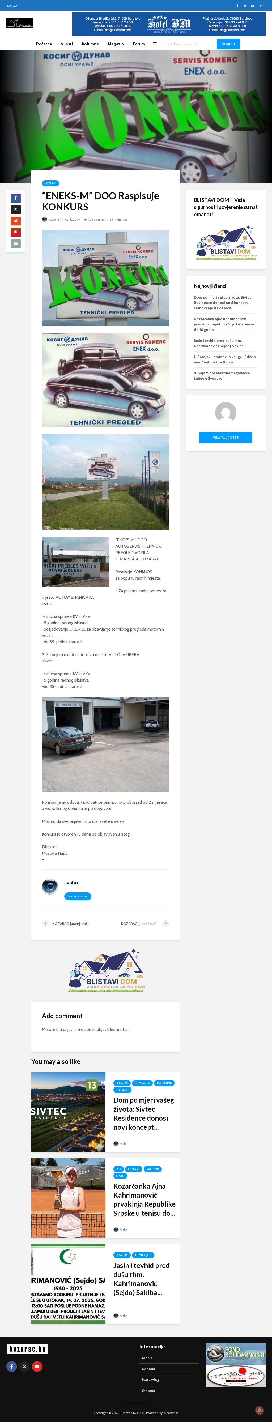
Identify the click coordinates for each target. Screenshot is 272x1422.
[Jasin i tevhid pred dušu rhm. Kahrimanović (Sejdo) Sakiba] (68, 1283)
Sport (120, 1175)
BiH (118, 1169)
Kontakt (12, 5)
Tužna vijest (143, 1255)
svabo (52, 219)
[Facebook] (11, 1366)
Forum (139, 43)
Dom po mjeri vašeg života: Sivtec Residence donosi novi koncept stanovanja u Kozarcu (222, 302)
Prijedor (122, 1089)
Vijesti (67, 43)
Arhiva (147, 1358)
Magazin (116, 43)
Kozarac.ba (142, 1083)
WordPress (170, 1413)
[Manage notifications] (259, 1410)
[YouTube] (37, 1366)
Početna (44, 43)
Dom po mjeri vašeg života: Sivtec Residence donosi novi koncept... (143, 1113)
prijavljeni (71, 1029)
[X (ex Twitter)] (24, 1366)
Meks (140, 1413)
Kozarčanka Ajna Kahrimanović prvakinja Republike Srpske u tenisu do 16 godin (224, 324)
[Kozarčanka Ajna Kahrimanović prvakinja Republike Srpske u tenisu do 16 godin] (68, 1197)
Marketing (164, 1083)
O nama (148, 1390)
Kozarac (50, 183)
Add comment (98, 219)
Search (228, 44)
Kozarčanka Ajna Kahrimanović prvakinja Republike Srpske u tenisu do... (144, 1199)
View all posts (77, 896)
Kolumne (90, 43)
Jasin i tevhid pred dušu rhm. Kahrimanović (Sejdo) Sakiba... (141, 1279)
